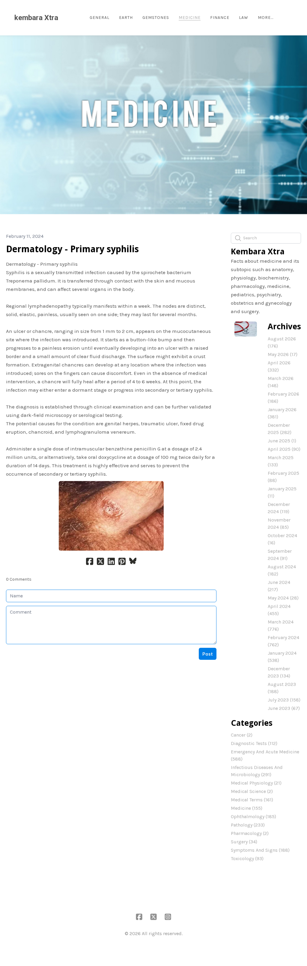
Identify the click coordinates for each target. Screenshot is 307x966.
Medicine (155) (246, 808)
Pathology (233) (248, 825)
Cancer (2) (241, 735)
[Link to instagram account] (167, 916)
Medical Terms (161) (252, 800)
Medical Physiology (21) (256, 783)
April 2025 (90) (284, 449)
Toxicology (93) (247, 858)
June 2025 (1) (282, 441)
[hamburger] (65, 17)
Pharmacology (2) (250, 833)
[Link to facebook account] (139, 916)
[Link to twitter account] (153, 916)
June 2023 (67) (284, 708)
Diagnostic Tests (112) (254, 743)
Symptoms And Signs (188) (260, 850)
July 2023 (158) (284, 700)
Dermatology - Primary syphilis (72, 249)
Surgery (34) (244, 842)
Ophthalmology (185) (253, 816)
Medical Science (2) (252, 791)
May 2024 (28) (283, 598)
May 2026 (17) (282, 354)
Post (207, 653)
